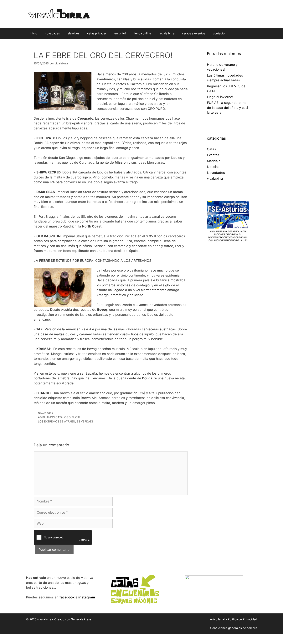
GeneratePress (81, 619)
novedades (52, 33)
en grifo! (120, 33)
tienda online (142, 33)
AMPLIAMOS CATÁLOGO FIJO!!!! (59, 417)
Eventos (213, 155)
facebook (67, 597)
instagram (86, 597)
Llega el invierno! (220, 97)
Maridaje (213, 161)
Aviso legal (217, 619)
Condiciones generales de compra (233, 628)
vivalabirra (215, 178)
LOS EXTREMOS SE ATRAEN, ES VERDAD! (65, 421)
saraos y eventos (193, 33)
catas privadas (97, 33)
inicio (33, 33)
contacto (219, 33)
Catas (211, 149)
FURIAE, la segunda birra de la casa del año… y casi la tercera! (227, 107)
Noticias (213, 167)
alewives (74, 33)
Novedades (45, 413)
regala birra (166, 33)
